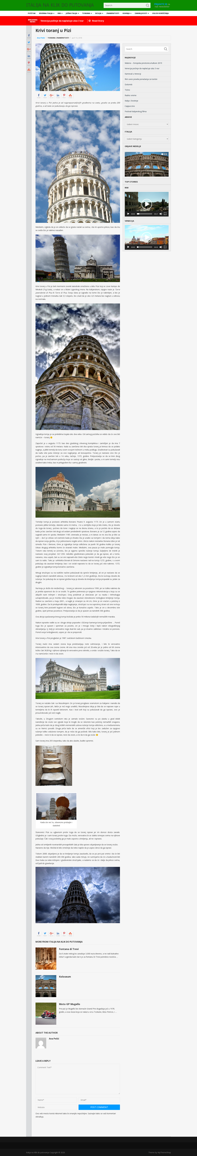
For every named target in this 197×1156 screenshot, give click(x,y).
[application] (147, 204)
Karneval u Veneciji (133, 73)
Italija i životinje (131, 100)
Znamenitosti (112, 13)
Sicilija (98, 13)
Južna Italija (71, 13)
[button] (146, 204)
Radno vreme (130, 95)
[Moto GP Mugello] (46, 1014)
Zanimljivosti (141, 13)
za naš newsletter (162, 5)
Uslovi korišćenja (160, 13)
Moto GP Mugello (69, 1004)
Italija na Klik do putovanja (60, 5)
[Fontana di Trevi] (46, 959)
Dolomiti (128, 84)
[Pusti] (128, 213)
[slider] (144, 214)
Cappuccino (130, 106)
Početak (32, 13)
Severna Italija (46, 13)
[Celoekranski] (165, 213)
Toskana (86, 13)
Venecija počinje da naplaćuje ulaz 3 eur (142, 68)
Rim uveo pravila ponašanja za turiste (141, 79)
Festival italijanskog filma (135, 111)
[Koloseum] (46, 986)
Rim (59, 13)
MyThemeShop (164, 1152)
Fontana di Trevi (69, 949)
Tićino (127, 90)
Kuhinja (126, 13)
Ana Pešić (41, 38)
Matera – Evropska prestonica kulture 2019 (143, 63)
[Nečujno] (160, 213)
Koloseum (65, 976)
